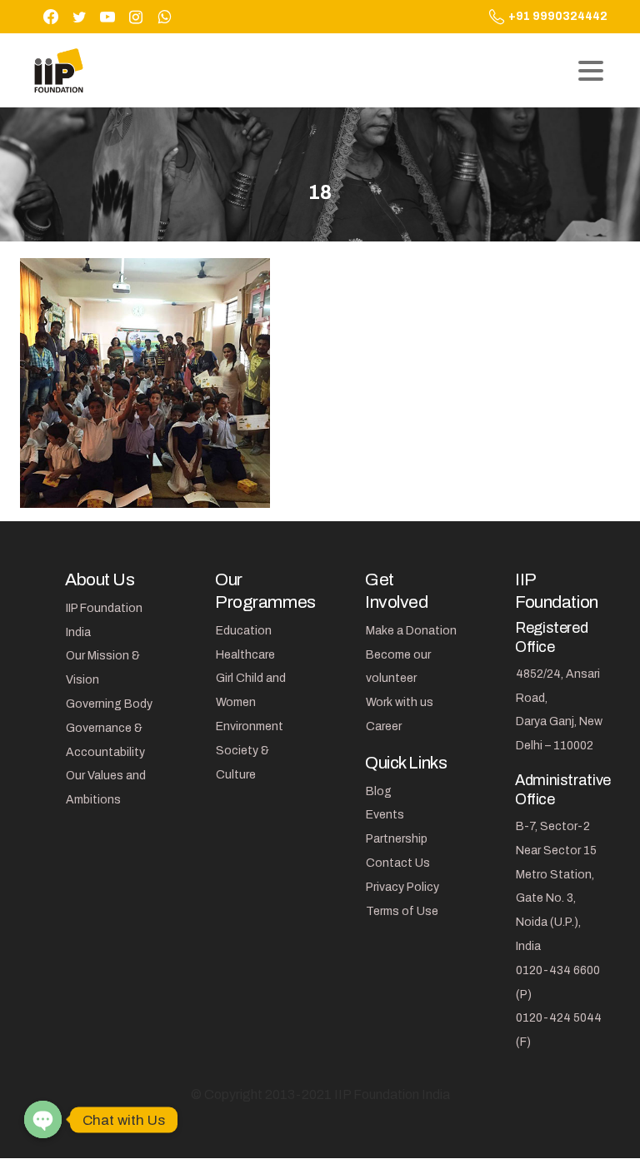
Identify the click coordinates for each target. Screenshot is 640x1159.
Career (384, 726)
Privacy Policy (402, 887)
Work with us (399, 702)
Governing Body (109, 704)
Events (385, 814)
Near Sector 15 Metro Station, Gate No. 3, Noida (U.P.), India (556, 898)
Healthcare (245, 655)
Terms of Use (402, 911)
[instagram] (136, 16)
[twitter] (79, 16)
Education (244, 630)
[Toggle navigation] (591, 71)
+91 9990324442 (558, 16)
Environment (249, 726)
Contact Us (398, 863)
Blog (379, 791)
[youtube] (107, 16)
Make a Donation (411, 630)
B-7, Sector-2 (553, 826)
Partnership (397, 839)
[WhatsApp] (164, 16)
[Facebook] (51, 16)
